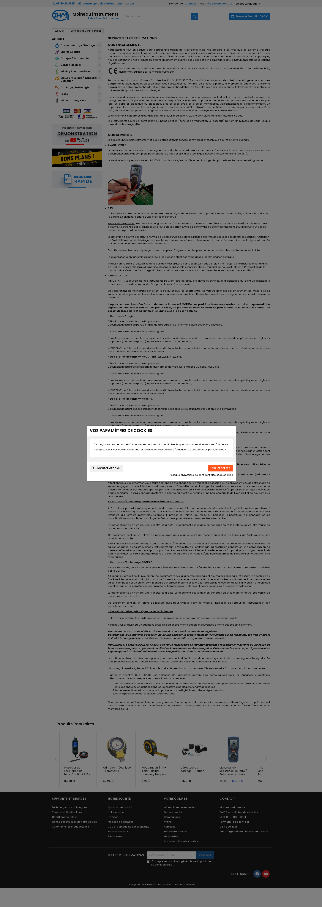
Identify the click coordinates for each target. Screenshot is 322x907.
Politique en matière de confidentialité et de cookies (201, 475)
